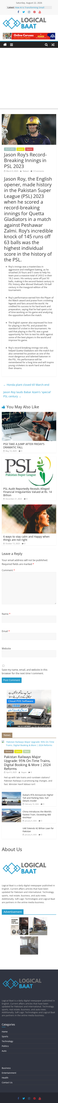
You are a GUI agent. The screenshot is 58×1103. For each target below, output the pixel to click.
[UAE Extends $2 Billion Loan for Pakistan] (11, 826)
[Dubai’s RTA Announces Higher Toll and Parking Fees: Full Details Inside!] (11, 793)
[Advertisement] (29, 78)
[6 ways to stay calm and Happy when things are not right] (29, 506)
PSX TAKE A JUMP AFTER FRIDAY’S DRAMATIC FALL (23, 445)
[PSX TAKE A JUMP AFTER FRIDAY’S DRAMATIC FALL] (29, 413)
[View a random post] (53, 45)
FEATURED (10, 149)
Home (5, 1031)
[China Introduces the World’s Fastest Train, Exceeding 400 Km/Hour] (11, 810)
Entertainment (9, 1072)
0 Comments (38, 171)
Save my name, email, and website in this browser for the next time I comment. (24, 671)
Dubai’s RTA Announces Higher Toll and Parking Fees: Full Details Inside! (38, 797)
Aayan (24, 772)
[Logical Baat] (5, 45)
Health (5, 1077)
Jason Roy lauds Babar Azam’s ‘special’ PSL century (27, 394)
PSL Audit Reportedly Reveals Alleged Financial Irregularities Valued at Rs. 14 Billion (27, 492)
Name (6, 614)
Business (6, 1068)
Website (6, 648)
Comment (8, 570)
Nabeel (26, 171)
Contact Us (7, 1082)
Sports (29, 149)
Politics (5, 1046)
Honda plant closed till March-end (26, 384)
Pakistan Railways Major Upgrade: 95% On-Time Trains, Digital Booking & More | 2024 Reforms (27, 762)
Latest (20, 149)
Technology (7, 1041)
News (26, 751)
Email (6, 631)
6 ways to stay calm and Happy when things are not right (26, 538)
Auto (4, 1050)
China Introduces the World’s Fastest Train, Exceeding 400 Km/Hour (37, 814)
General (9, 751)
